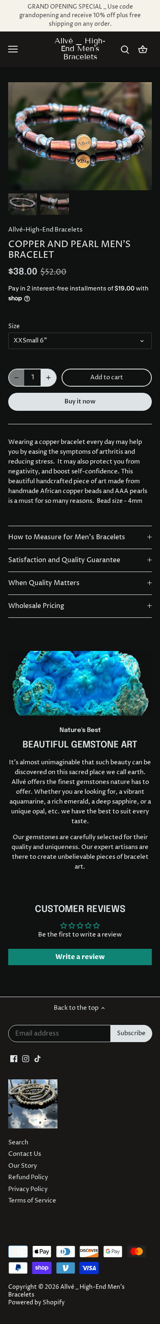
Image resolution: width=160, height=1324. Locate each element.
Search (18, 1142)
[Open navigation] (13, 49)
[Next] (141, 136)
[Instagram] (25, 1058)
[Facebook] (13, 1058)
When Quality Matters (44, 583)
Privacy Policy (28, 1189)
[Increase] (48, 377)
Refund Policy (28, 1177)
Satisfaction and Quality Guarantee (64, 560)
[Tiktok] (37, 1058)
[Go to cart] (143, 49)
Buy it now (80, 401)
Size (14, 326)
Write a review (80, 956)
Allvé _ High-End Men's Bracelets (80, 49)
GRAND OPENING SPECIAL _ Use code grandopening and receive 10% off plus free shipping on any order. (80, 15)
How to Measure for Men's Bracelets (66, 537)
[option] (80, 136)
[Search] (125, 49)
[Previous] (18, 136)
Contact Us (24, 1154)
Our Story (22, 1166)
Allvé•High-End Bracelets (45, 229)
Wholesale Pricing (36, 606)
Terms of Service (32, 1200)
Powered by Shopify (36, 1302)
